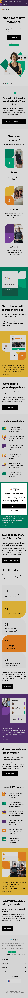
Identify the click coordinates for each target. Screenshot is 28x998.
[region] (14, 499)
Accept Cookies (14, 506)
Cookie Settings (14, 510)
